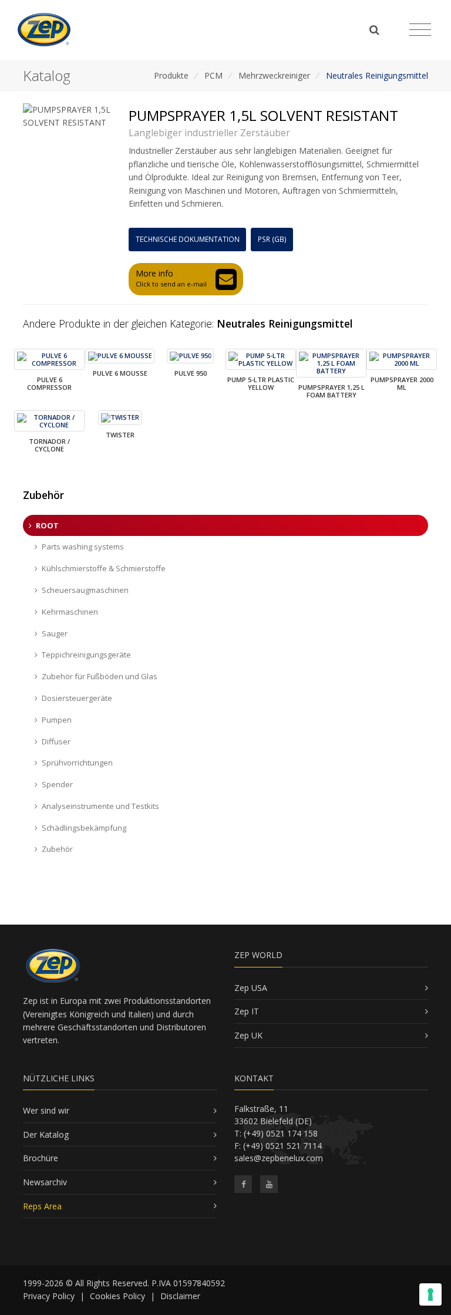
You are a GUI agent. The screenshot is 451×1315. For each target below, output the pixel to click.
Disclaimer (180, 1295)
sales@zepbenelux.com (278, 1158)
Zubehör (57, 849)
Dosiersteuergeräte (77, 698)
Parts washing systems (83, 546)
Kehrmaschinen (70, 611)
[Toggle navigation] (420, 30)
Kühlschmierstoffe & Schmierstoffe (104, 568)
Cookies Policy (117, 1295)
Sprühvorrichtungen (77, 762)
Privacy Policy (49, 1295)
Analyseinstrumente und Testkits (100, 806)
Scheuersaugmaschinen (85, 590)
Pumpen (57, 719)
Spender (57, 784)
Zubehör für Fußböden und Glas (99, 676)
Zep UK (248, 1035)
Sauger (55, 633)
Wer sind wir (46, 1110)
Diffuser (56, 741)
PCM (213, 75)
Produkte (171, 75)
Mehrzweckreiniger (274, 75)
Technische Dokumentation (188, 239)
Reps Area (42, 1206)
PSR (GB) (272, 239)
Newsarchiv (45, 1182)
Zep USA (250, 987)
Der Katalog (46, 1134)
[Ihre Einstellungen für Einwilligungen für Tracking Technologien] (430, 1294)
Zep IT (246, 1011)
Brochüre (40, 1158)
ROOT (47, 525)
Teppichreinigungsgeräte (86, 654)
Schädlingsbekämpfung (84, 827)
